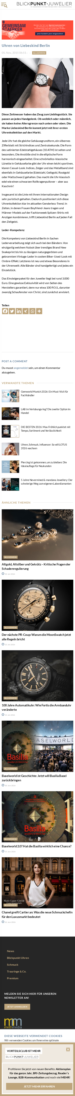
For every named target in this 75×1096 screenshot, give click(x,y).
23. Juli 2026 (10, 644)
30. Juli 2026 (10, 574)
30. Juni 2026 (10, 785)
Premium (12, 978)
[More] (39, 311)
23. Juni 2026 (10, 851)
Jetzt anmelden (17, 1006)
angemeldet (21, 367)
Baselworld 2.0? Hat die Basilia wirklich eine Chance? (37, 846)
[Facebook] (5, 311)
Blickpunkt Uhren (18, 957)
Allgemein (39, 53)
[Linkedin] (19, 311)
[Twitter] (12, 311)
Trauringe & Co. (16, 971)
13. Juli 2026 (10, 715)
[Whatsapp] (32, 311)
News (10, 951)
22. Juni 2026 (10, 922)
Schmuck (12, 964)
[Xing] (25, 311)
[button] (68, 1049)
